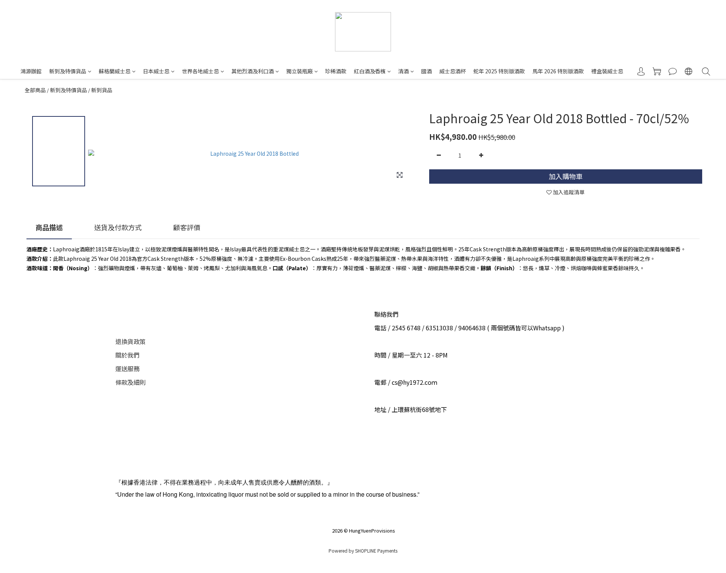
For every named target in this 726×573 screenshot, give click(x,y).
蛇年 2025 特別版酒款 (499, 71)
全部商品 (35, 90)
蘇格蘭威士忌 (114, 71)
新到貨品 (101, 90)
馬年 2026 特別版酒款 (558, 71)
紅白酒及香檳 (370, 71)
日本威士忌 (156, 71)
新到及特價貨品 (67, 71)
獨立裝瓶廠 (299, 71)
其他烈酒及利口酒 (252, 71)
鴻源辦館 (31, 71)
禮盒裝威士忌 (607, 71)
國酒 (426, 71)
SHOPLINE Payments (376, 550)
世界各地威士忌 (200, 71)
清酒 (403, 71)
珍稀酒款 (335, 71)
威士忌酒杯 (452, 71)
